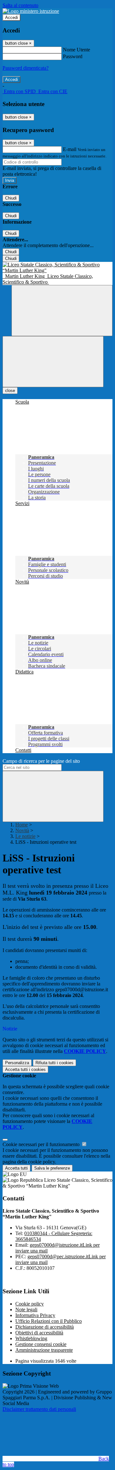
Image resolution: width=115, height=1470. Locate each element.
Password (72, 56)
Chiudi (11, 198)
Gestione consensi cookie (40, 1344)
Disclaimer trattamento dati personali (39, 1409)
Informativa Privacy (35, 1315)
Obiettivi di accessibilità (39, 1332)
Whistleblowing (31, 1338)
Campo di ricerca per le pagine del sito (41, 761)
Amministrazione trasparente (44, 1350)
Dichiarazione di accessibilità (44, 1327)
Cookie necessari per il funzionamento (42, 1144)
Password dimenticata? (26, 68)
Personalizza (17, 1062)
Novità (22, 830)
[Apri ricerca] (62, 310)
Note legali (26, 1309)
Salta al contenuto (20, 5)
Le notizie (25, 836)
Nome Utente (76, 49)
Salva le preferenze (52, 1168)
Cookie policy (29, 1303)
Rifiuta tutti (54, 1062)
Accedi (11, 17)
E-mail (69, 149)
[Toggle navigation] (53, 361)
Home (21, 824)
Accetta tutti (25, 1069)
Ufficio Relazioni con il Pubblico (48, 1321)
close (10, 390)
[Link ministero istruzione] (31, 11)
